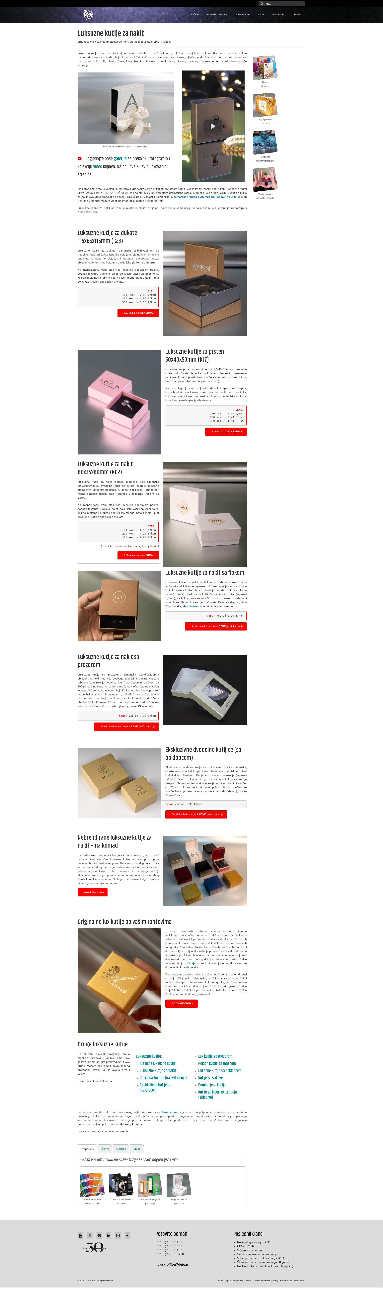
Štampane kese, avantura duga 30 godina (263, 1262)
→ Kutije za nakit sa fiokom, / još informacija (216, 626)
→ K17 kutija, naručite (226, 431)
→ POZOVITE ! (181, 1003)
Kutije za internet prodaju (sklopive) (217, 1095)
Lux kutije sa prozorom (215, 1056)
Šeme (105, 1148)
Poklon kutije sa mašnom (217, 1063)
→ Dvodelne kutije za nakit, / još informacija (196, 814)
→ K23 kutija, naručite (138, 312)
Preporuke (87, 1148)
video (97, 166)
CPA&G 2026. (246, 1246)
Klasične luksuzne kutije (158, 1063)
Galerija (121, 1148)
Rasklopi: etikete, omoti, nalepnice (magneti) (265, 1266)
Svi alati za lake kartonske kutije (257, 1254)
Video (137, 1148)
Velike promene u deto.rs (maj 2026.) (260, 1258)
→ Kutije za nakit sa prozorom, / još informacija (126, 726)
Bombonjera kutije (212, 1085)
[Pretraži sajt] (262, 3)
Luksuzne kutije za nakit (158, 1070)
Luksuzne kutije (148, 1056)
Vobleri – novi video (249, 1250)
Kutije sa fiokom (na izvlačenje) (163, 1078)
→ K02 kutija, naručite (138, 555)
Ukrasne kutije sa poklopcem (220, 1070)
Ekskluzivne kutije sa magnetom (155, 1088)
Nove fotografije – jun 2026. (254, 1242)
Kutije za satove (210, 1078)
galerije (120, 158)
